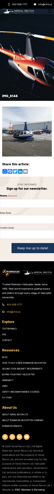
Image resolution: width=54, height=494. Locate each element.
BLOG (4, 357)
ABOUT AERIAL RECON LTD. (15, 414)
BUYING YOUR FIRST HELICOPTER (18, 374)
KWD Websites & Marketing (30, 489)
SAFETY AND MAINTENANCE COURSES (20, 392)
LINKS (5, 386)
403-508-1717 (19, 4)
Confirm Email (7, 227)
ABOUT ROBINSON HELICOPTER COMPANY (22, 420)
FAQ (4, 334)
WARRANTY (7, 380)
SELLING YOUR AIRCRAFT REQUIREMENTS (22, 368)
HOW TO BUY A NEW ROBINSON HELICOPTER (24, 363)
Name (8, 195)
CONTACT (7, 340)
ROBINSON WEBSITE (12, 426)
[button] (50, 11)
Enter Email (5, 213)
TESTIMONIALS (9, 328)
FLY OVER (7, 397)
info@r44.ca (45, 4)
